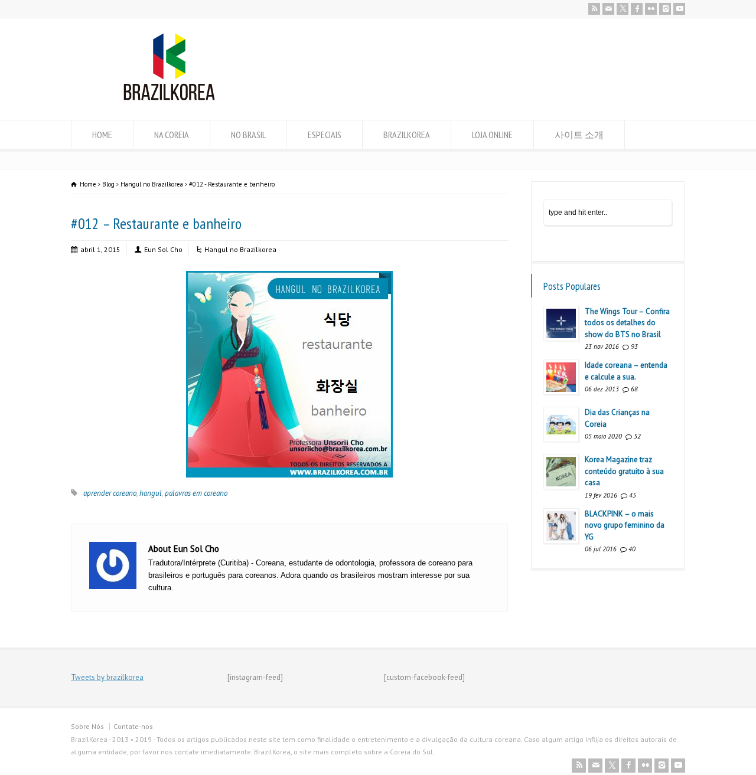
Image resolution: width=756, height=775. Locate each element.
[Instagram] (665, 9)
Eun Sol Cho (163, 249)
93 (634, 346)
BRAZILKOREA (406, 134)
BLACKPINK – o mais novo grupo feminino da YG (624, 525)
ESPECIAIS (324, 134)
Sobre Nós (87, 726)
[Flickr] (651, 9)
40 (632, 549)
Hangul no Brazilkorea (240, 249)
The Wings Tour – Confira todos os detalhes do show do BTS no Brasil (627, 322)
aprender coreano (109, 493)
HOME (102, 134)
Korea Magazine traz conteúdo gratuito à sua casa (624, 471)
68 (634, 389)
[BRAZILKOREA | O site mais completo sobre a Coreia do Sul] (169, 98)
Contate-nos (133, 726)
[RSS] (594, 9)
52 (637, 436)
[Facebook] (637, 9)
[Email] (608, 9)
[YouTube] (679, 9)
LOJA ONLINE (492, 134)
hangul (150, 493)
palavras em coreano (196, 493)
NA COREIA (171, 134)
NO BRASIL (248, 134)
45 (632, 495)
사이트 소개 (579, 134)
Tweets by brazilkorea (107, 677)
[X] (622, 9)
